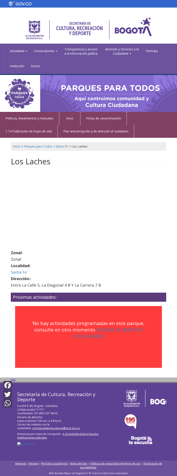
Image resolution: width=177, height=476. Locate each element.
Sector (35, 66)
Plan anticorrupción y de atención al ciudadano (95, 131)
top (13, 380)
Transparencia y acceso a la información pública (81, 51)
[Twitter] (7, 394)
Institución (17, 66)
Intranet (33, 463)
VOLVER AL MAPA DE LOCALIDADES (108, 333)
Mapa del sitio (78, 463)
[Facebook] (7, 385)
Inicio (69, 118)
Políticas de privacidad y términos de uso (115, 463)
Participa (152, 51)
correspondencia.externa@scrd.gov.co (56, 428)
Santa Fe (19, 272)
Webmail (21, 463)
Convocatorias (44, 51)
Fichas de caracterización (103, 118)
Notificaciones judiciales (32, 438)
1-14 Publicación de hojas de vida (28, 131)
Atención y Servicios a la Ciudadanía (122, 51)
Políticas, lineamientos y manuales (29, 118)
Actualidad (17, 51)
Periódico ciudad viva (54, 463)
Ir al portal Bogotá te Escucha (80, 434)
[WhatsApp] (7, 403)
